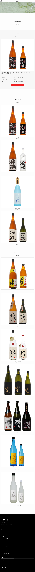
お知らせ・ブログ (5, 549)
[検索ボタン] (34, 1)
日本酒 (4, 542)
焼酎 (3, 544)
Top (3, 536)
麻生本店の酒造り (5, 538)
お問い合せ (4, 551)
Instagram (3, 560)
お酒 (3, 540)
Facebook (3, 562)
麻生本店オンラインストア (7, 553)
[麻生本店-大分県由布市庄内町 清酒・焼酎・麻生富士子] (17, 1)
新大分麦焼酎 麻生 (6, 546)
